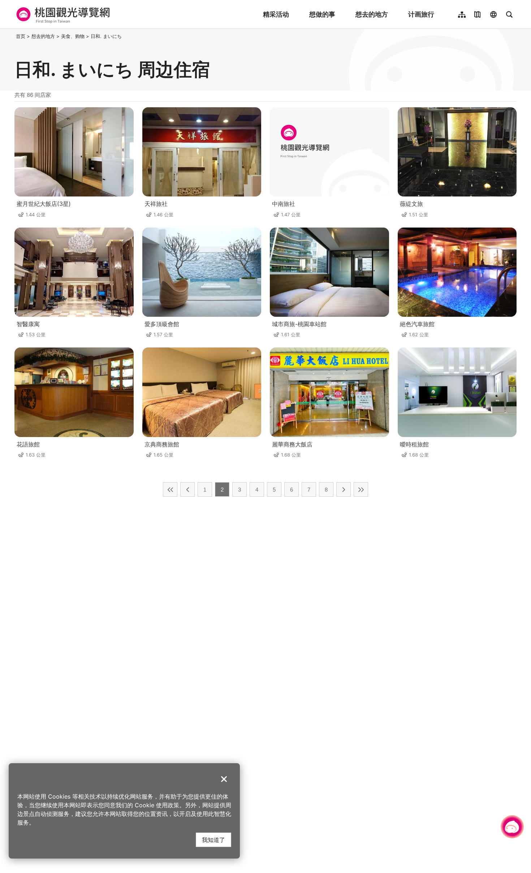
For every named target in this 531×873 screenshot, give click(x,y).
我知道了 (213, 839)
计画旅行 (421, 14)
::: (12, 36)
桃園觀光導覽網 (61, 14)
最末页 (361, 489)
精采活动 (276, 14)
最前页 (170, 489)
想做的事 (322, 14)
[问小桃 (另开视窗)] (512, 826)
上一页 (187, 489)
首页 (20, 36)
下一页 (343, 489)
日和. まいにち (106, 36)
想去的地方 (371, 14)
